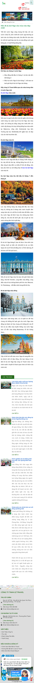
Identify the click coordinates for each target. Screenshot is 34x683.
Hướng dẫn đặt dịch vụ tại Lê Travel (11, 648)
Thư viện (4, 634)
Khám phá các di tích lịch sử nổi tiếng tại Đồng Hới (22, 508)
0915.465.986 (25, 9)
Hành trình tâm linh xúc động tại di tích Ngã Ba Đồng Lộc (22, 418)
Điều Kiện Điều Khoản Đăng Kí (10, 651)
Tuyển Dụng (5, 638)
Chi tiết (15, 413)
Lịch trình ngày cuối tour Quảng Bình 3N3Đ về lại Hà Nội (22, 382)
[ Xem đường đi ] (8, 604)
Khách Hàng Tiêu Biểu (7, 636)
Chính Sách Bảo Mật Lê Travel (10, 646)
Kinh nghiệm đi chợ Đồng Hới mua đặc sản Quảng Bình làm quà (22, 460)
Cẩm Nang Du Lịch (9, 22)
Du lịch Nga (5, 93)
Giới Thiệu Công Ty (7, 632)
